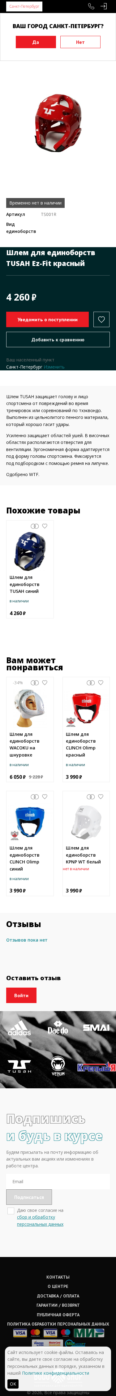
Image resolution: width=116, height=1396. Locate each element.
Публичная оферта (58, 1315)
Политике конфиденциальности (55, 1373)
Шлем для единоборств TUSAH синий (25, 584)
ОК (13, 1384)
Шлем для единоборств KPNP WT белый (83, 855)
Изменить (54, 367)
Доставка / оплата (58, 1296)
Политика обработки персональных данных (58, 1324)
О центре (58, 1286)
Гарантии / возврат (58, 1305)
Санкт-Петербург (24, 6)
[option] (58, 123)
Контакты (58, 1277)
